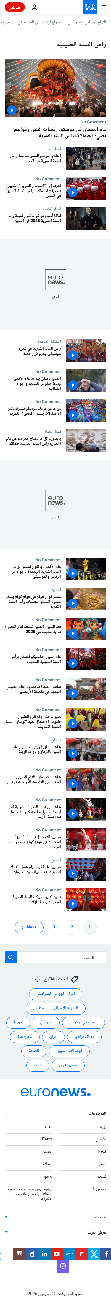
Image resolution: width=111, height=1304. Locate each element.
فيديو (101, 1176)
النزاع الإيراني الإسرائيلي (87, 22)
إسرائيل (46, 1022)
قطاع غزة (24, 1036)
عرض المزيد (97, 1232)
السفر (102, 1164)
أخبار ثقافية (52, 209)
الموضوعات (97, 1113)
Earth (47, 1139)
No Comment (93, 122)
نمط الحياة (52, 432)
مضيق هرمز (68, 1065)
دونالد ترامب (84, 1036)
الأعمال (101, 1139)
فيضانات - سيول (69, 1051)
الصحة (34, 1051)
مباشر (14, 7)
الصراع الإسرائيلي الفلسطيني (40, 22)
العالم (48, 1127)
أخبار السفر (52, 149)
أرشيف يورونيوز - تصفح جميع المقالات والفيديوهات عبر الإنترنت (29, 1193)
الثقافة (47, 1164)
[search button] (11, 957)
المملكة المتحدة (49, 341)
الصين (56, 590)
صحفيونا (99, 1188)
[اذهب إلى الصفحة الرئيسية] (90, 7)
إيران (53, 1036)
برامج (48, 1176)
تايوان (56, 740)
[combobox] (55, 957)
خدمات (100, 1217)
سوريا (18, 1022)
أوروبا (101, 1127)
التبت (38, 1065)
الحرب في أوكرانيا (84, 1022)
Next (31, 927)
